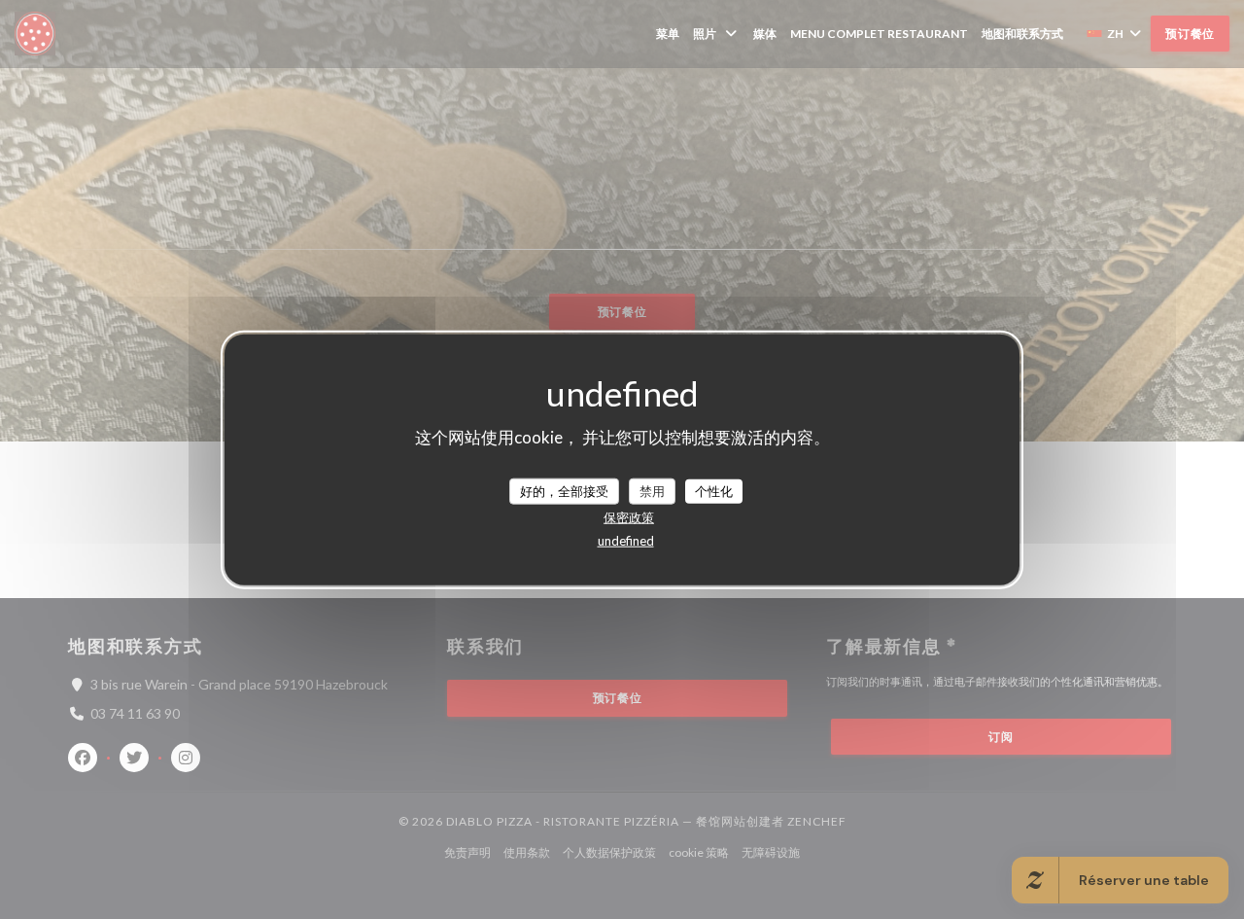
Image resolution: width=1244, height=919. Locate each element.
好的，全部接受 (564, 490)
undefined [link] (626, 540)
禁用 (652, 490)
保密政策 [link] (629, 517)
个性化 (714, 490)
